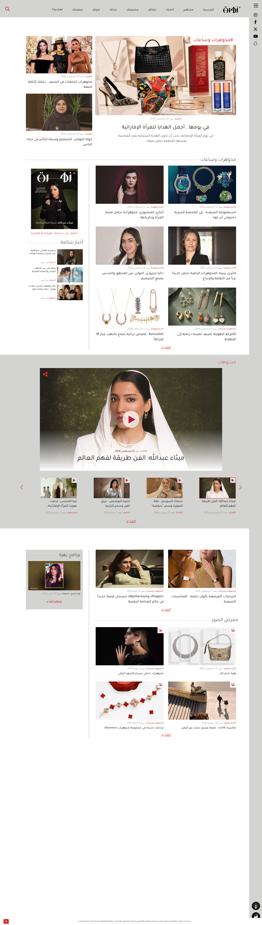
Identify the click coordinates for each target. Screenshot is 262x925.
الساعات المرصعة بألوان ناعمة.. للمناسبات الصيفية (203, 599)
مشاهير (189, 10)
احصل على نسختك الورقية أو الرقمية (54, 233)
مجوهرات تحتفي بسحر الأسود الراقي (141, 673)
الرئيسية (208, 10)
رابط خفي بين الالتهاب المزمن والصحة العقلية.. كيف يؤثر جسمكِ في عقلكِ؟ (42, 271)
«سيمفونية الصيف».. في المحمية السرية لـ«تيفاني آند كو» (205, 215)
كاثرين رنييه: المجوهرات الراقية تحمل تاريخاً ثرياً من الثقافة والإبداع (204, 276)
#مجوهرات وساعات (227, 329)
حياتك (113, 10)
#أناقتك (178, 119)
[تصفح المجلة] (256, 916)
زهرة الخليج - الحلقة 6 (71, 594)
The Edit (57, 10)
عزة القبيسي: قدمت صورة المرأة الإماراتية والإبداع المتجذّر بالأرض (61, 506)
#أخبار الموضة (229, 207)
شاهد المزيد (54, 601)
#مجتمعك (72, 513)
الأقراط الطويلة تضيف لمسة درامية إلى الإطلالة (206, 337)
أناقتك (170, 10)
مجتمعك (132, 10)
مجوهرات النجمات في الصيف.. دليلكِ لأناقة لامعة (60, 84)
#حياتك (52, 263)
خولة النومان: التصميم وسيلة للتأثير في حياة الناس (59, 142)
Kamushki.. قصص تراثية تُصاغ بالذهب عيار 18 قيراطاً (130, 337)
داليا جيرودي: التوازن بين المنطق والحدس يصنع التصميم (133, 276)
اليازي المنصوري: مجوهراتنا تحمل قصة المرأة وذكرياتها (134, 215)
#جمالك (52, 298)
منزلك (96, 10)
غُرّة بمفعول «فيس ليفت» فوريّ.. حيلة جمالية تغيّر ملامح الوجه (42, 289)
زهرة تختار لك (228, 673)
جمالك (152, 10)
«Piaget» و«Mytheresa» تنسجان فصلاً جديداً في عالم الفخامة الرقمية (130, 599)
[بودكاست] (256, 906)
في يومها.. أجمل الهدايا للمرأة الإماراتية (165, 127)
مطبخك (77, 10)
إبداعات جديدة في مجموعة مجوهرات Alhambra (134, 728)
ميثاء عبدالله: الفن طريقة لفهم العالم (131, 458)
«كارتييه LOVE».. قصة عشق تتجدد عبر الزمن (208, 728)
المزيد (166, 348)
